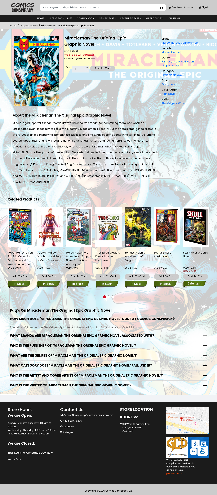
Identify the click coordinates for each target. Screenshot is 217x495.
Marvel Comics (171, 52)
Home (12, 25)
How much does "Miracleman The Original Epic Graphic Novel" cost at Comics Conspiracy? (92, 319)
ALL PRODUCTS (154, 18)
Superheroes (171, 65)
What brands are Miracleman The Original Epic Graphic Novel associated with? (82, 335)
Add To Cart (103, 68)
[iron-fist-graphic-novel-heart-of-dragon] (138, 227)
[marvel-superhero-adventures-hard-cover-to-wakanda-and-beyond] (79, 227)
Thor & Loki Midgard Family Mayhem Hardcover (107, 256)
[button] (104, 296)
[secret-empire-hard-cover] (167, 226)
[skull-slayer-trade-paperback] (196, 227)
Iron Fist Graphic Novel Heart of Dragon (135, 256)
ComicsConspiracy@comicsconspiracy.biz (88, 415)
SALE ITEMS (173, 18)
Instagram (69, 432)
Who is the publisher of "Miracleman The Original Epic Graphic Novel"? (73, 345)
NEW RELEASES (107, 18)
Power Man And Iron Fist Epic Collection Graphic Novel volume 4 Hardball (20, 258)
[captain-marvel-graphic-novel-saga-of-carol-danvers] (50, 227)
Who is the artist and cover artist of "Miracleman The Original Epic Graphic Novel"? (86, 375)
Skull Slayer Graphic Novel (195, 254)
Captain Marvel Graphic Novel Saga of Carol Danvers (49, 256)
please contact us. (176, 473)
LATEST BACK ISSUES (60, 18)
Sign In (205, 7)
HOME (40, 18)
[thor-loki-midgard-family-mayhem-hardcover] (108, 227)
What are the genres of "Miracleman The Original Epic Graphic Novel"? (73, 355)
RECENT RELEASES (130, 18)
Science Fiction (183, 61)
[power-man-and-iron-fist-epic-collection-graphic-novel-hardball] (21, 227)
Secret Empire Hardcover (162, 254)
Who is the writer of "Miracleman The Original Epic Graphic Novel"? (71, 385)
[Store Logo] (22, 7)
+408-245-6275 (72, 421)
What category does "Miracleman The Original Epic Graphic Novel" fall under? (81, 365)
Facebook (68, 426)
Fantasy (167, 61)
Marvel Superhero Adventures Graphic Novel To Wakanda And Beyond (79, 258)
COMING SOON (85, 18)
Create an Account (182, 7)
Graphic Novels (29, 25)
